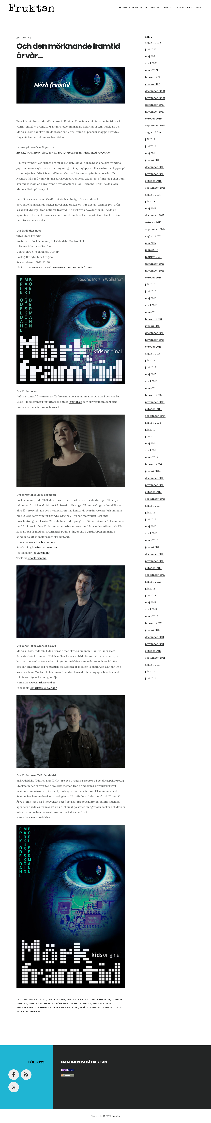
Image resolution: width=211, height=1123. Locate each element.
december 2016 (154, 263)
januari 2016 (152, 325)
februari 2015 (153, 395)
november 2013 (154, 484)
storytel (96, 1007)
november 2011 (154, 643)
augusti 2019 (153, 132)
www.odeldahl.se (39, 817)
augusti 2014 (153, 422)
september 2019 (155, 125)
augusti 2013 (153, 505)
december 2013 (154, 478)
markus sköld (53, 1003)
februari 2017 (153, 256)
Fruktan (31, 7)
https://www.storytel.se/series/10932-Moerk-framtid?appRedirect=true (63, 152)
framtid (117, 999)
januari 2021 (152, 84)
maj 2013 (150, 526)
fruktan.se (36, 1003)
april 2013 (151, 533)
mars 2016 (151, 312)
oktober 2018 (153, 180)
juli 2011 (150, 671)
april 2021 (151, 63)
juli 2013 (150, 512)
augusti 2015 (153, 353)
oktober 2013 (153, 491)
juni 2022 (150, 49)
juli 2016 (150, 284)
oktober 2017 (153, 222)
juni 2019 (150, 146)
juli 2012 (150, 588)
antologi (40, 999)
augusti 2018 (153, 194)
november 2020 (155, 97)
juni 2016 (150, 291)
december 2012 (154, 554)
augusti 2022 (153, 42)
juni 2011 (150, 678)
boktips (72, 999)
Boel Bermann (56, 999)
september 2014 (155, 415)
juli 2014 (150, 429)
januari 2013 (152, 547)
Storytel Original (28, 1011)
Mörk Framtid (72, 1003)
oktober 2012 (153, 567)
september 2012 (155, 574)
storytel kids (112, 1007)
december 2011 (154, 637)
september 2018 (155, 187)
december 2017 (154, 215)
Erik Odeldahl (87, 999)
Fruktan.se (75, 401)
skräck (84, 1007)
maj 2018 (150, 208)
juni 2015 (150, 367)
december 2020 (155, 90)
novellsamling (39, 1007)
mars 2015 (151, 388)
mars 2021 (151, 70)
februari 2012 (153, 623)
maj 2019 (150, 153)
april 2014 (151, 450)
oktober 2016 (153, 277)
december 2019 (155, 104)
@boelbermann (40, 552)
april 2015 (151, 381)
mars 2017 (151, 249)
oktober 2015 (153, 346)
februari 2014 (153, 464)
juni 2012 (150, 595)
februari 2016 (153, 319)
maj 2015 (150, 374)
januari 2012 (152, 630)
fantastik (103, 999)
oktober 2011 (153, 650)
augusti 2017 (153, 236)
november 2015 (154, 339)
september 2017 (155, 229)
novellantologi (103, 1003)
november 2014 (155, 402)
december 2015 (154, 332)
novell (86, 1003)
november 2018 (154, 173)
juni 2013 (150, 519)
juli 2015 (150, 360)
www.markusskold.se (42, 682)
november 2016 (154, 270)
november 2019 (155, 111)
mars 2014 (151, 457)
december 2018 (154, 167)
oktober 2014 (153, 408)
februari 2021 (153, 77)
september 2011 (155, 657)
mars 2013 (151, 540)
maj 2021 (150, 56)
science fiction (60, 1007)
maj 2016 (150, 298)
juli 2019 (150, 139)
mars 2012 (151, 616)
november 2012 (154, 560)
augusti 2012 (153, 581)
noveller (22, 1007)
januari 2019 (153, 160)
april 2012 (151, 609)
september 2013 (155, 498)
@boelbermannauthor (43, 547)
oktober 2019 (153, 118)
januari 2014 (153, 471)
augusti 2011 (152, 664)
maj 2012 (150, 602)
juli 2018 (150, 201)
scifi (75, 1007)
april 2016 (151, 305)
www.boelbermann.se (42, 542)
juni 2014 (150, 436)
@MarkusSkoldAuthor (43, 687)
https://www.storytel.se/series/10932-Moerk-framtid (58, 267)
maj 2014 (150, 443)
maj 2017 (150, 243)
